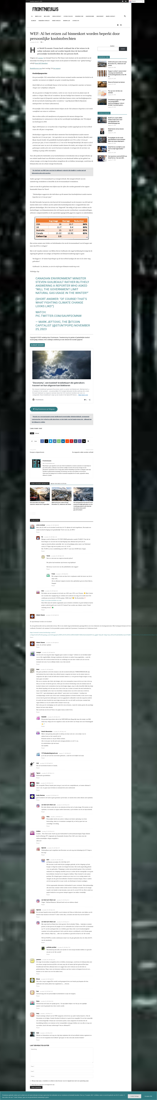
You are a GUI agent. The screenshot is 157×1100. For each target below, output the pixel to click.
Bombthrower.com (36, 68)
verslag (40, 58)
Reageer (38, 532)
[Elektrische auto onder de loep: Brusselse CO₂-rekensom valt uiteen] (62, 494)
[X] (46, 441)
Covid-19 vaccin (68, 16)
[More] (88, 441)
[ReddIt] (67, 441)
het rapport (56, 68)
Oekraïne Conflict (44, 20)
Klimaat (33, 20)
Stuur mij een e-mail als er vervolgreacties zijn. (43, 1084)
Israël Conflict (110, 16)
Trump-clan (66, 20)
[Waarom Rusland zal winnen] (102, 84)
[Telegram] (122, 1)
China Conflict (56, 16)
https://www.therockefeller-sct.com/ (51, 600)
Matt (37, 669)
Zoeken (112, 46)
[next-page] (34, 513)
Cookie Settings (134, 1096)
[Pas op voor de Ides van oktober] (102, 93)
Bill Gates (47, 16)
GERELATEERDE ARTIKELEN (39, 483)
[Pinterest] (71, 441)
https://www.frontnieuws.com (48, 463)
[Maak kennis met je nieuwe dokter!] (102, 131)
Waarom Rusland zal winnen (116, 82)
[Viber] (80, 441)
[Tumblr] (75, 441)
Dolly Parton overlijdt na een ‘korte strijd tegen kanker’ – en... (116, 148)
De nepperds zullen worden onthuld (82, 452)
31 (42, 42)
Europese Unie (79, 16)
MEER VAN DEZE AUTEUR (58, 483)
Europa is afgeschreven (37, 452)
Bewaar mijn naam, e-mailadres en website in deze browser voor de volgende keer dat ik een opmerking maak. (60, 1081)
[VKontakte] (125, 1)
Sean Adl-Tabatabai (41, 63)
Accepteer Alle (148, 1096)
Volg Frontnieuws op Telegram (44, 409)
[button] (125, 16)
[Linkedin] (63, 441)
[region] (78, 1095)
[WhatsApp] (59, 441)
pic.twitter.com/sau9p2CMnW (58, 316)
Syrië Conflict (56, 20)
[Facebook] (42, 441)
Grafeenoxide (90, 16)
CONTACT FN (76, 20)
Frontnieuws (47, 461)
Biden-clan (38, 16)
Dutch (133, 1)
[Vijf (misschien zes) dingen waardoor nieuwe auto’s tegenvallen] (40, 494)
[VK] (55, 441)
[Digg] (84, 441)
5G (32, 16)
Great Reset (99, 16)
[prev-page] (31, 513)
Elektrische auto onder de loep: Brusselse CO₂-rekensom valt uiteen (117, 63)
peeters (38, 959)
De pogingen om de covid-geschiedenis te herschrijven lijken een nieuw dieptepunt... (116, 139)
